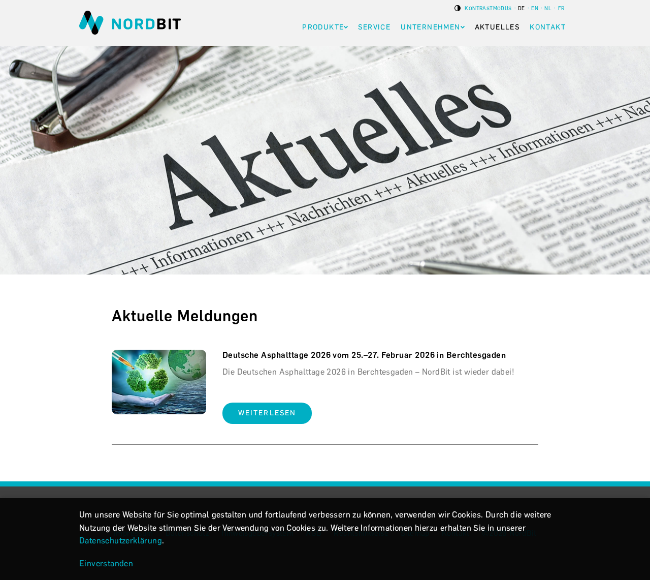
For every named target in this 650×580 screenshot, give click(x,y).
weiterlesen (267, 413)
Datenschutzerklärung (120, 540)
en (534, 8)
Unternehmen (430, 27)
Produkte (323, 27)
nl (547, 8)
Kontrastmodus (488, 8)
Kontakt (548, 27)
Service (374, 27)
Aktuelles (497, 27)
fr (561, 8)
